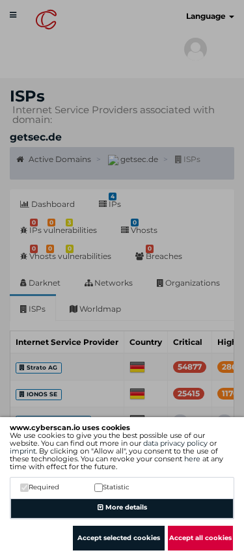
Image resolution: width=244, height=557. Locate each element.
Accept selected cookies (118, 538)
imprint (23, 450)
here (192, 458)
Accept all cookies (200, 538)
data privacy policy (175, 443)
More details (125, 507)
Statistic (116, 487)
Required (44, 487)
